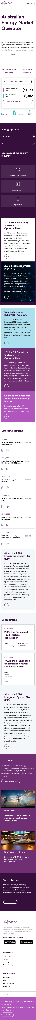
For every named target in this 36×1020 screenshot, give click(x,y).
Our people (6, 962)
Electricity (5, 136)
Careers (5, 959)
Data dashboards (8, 983)
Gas (2, 144)
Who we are (6, 956)
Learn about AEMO (8, 55)
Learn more (9, 902)
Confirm (8, 1014)
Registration (7, 986)
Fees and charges (8, 965)
